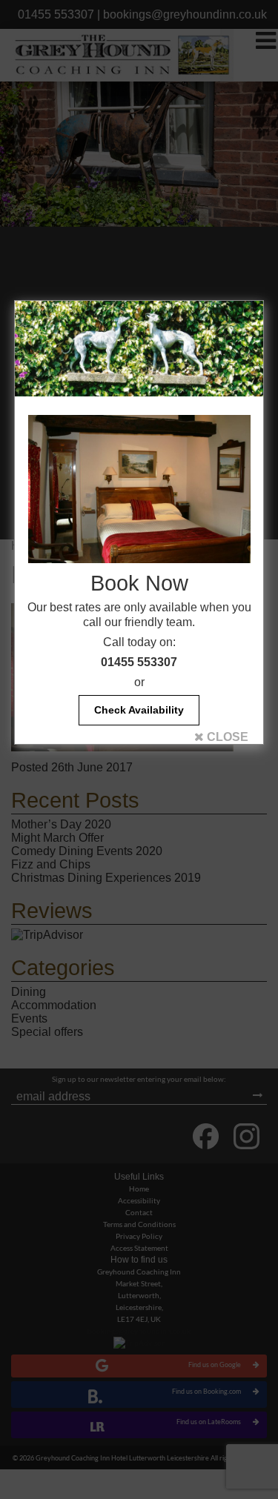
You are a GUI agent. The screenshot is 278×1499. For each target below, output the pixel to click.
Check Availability (139, 710)
